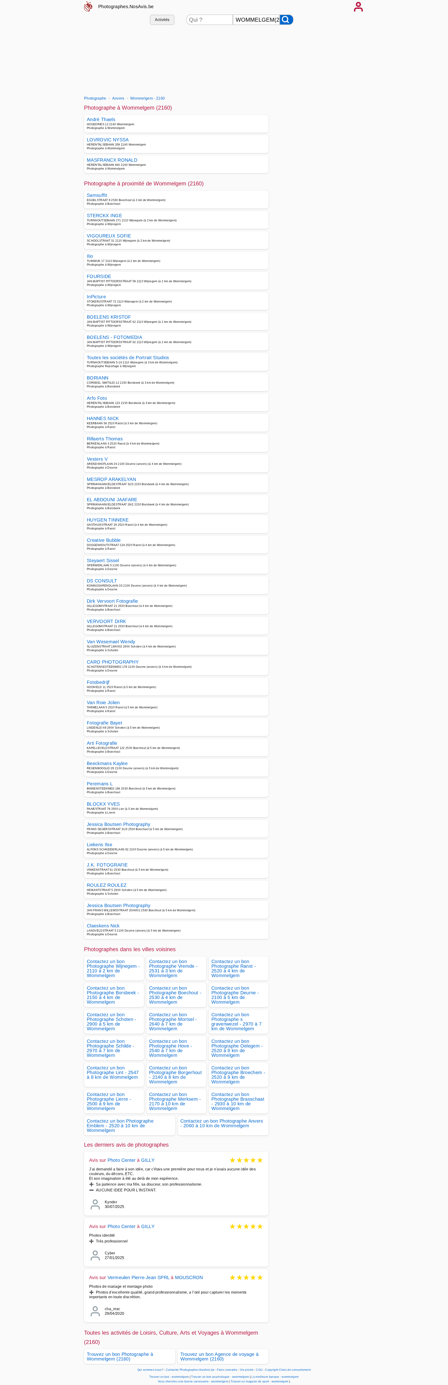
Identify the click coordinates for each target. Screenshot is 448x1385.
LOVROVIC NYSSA (108, 140)
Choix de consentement (295, 1369)
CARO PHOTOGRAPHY (113, 662)
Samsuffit (97, 195)
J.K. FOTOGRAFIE (107, 865)
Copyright (271, 1369)
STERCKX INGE (104, 215)
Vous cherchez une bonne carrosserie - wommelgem (193, 1381)
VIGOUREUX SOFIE (109, 236)
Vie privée (246, 1369)
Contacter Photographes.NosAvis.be (190, 1369)
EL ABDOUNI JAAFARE (112, 499)
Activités (162, 20)
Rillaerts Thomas (105, 439)
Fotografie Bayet (104, 723)
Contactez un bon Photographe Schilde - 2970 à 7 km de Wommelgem (110, 1048)
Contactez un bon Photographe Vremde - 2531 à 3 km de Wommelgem (173, 968)
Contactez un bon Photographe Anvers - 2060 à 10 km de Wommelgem (221, 1123)
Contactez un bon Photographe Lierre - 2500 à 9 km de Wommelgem (109, 1101)
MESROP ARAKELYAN (111, 479)
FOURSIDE (99, 276)
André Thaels (101, 119)
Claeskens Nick (103, 926)
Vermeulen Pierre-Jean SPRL (138, 1277)
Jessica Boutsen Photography (118, 824)
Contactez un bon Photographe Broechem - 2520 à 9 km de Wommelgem (238, 1074)
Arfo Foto (97, 398)
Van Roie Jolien (103, 702)
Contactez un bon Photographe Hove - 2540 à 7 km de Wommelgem (170, 1048)
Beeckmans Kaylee (107, 763)
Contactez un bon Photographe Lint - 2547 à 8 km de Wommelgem (113, 1072)
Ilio (90, 256)
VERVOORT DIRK (106, 621)
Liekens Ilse (99, 844)
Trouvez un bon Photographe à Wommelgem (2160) (120, 1356)
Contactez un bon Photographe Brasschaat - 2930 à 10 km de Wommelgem (237, 1101)
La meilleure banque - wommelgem (275, 1376)
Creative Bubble (104, 540)
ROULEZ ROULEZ (106, 885)
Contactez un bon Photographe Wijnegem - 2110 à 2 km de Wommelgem (113, 968)
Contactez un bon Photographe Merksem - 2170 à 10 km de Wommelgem (175, 1101)
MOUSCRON (189, 1277)
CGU (259, 1369)
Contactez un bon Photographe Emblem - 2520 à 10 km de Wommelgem (120, 1125)
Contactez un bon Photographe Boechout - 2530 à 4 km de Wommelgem (175, 995)
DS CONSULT (102, 581)
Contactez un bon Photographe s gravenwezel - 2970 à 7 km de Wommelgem (236, 1021)
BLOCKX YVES (103, 804)
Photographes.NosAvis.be (126, 6)
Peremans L (100, 784)
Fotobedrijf (98, 682)
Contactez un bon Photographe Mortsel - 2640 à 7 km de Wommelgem (173, 1021)
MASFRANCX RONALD (112, 160)
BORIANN (97, 378)
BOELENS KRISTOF (109, 317)
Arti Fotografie (102, 743)
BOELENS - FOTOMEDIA (114, 337)
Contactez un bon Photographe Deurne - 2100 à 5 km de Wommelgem (235, 995)
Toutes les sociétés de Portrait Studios (128, 357)
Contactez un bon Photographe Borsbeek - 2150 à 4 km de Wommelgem (113, 995)
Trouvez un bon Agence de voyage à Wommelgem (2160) (219, 1356)
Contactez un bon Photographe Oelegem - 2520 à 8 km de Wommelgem (237, 1048)
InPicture (96, 297)
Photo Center (122, 1160)
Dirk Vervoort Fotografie (112, 601)
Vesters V (97, 459)
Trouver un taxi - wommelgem (169, 1376)
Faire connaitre (227, 1369)
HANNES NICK (103, 418)
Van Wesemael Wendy (111, 642)
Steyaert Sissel (103, 560)
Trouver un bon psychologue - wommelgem (220, 1376)
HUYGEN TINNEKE (108, 520)
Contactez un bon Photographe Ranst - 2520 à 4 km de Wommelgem (233, 968)
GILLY (147, 1160)
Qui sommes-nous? (150, 1369)
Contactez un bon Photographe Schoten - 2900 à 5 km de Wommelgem (111, 1021)
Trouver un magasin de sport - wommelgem (259, 1381)
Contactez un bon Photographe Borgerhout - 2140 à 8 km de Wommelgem (175, 1074)
